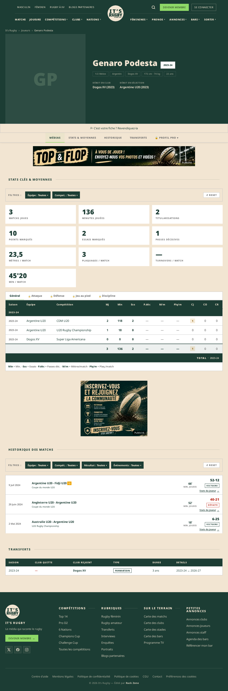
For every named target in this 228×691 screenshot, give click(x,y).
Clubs (77, 19)
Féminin (40, 7)
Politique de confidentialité (93, 676)
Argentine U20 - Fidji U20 (49, 483)
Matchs (20, 19)
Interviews (108, 636)
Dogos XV (79, 570)
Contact (157, 676)
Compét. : (66, 465)
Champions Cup (69, 636)
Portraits (107, 649)
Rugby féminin (111, 616)
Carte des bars (153, 636)
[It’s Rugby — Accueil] (12, 612)
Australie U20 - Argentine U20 (53, 522)
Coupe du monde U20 (43, 487)
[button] (114, 484)
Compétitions (56, 19)
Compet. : (66, 195)
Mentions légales (62, 676)
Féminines (138, 19)
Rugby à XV (57, 7)
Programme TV (154, 643)
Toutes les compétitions (74, 649)
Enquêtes (107, 643)
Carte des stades (155, 629)
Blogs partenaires (81, 7)
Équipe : (38, 195)
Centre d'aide (40, 676)
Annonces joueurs (198, 626)
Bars (195, 19)
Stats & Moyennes (82, 137)
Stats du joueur (209, 490)
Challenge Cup (68, 643)
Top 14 (63, 616)
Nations (94, 19)
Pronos (158, 19)
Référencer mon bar (199, 645)
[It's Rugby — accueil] (115, 13)
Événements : (127, 465)
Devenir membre (174, 7)
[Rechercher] (153, 7)
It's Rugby (11, 30)
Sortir (210, 19)
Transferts (138, 137)
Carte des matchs (155, 616)
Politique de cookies (126, 676)
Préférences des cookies (181, 676)
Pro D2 (63, 623)
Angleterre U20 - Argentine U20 (54, 502)
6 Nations (65, 629)
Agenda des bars (197, 639)
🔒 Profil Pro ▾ (167, 137)
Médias (55, 137)
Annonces (177, 19)
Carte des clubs (154, 623)
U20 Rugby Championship (45, 526)
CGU (146, 676)
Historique (113, 137)
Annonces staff (196, 632)
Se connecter (203, 7)
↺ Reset (211, 195)
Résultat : (95, 465)
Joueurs (35, 19)
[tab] (15, 296)
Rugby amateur (111, 623)
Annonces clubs (196, 619)
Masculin (23, 7)
